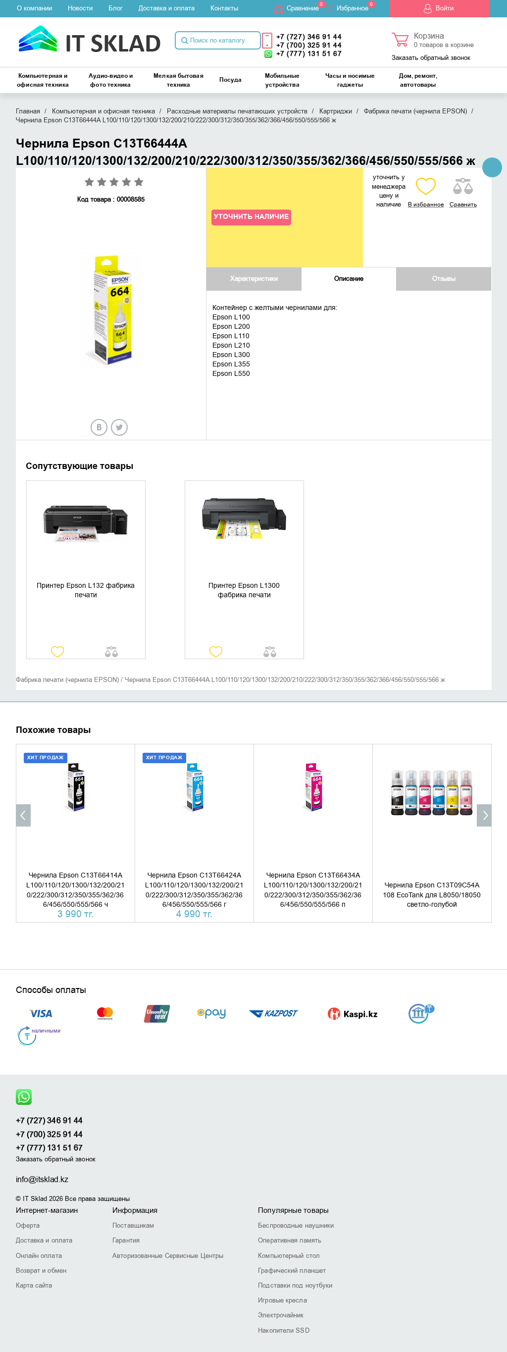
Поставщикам (133, 1225)
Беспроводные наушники (296, 1225)
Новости (80, 8)
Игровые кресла (282, 1300)
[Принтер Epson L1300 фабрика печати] (244, 531)
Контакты (224, 8)
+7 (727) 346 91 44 (309, 37)
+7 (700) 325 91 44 (309, 45)
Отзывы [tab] (444, 278)
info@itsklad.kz (42, 1179)
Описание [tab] (348, 278)
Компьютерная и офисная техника (43, 80)
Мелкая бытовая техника (178, 80)
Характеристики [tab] (254, 278)
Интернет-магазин (47, 1210)
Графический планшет (292, 1270)
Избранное (352, 8)
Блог (115, 8)
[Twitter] (119, 427)
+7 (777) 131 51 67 (309, 54)
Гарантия (126, 1240)
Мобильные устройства (282, 80)
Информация (134, 1210)
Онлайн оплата (39, 1255)
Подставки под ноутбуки (295, 1285)
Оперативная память (289, 1240)
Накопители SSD (283, 1330)
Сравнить (463, 204)
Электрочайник (281, 1315)
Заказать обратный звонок (431, 57)
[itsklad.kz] (89, 35)
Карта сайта (34, 1285)
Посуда (230, 80)
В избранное (426, 204)
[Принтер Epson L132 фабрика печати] (86, 531)
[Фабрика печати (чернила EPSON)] (492, 167)
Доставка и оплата (167, 8)
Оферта (28, 1225)
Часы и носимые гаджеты (350, 80)
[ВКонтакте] (99, 427)
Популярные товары (293, 1210)
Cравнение (303, 8)
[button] (23, 815)
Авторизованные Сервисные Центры (167, 1255)
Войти (445, 8)
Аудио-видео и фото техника (111, 80)
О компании (34, 8)
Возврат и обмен (41, 1270)
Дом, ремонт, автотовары (418, 80)
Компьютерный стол (289, 1255)
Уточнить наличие (251, 217)
